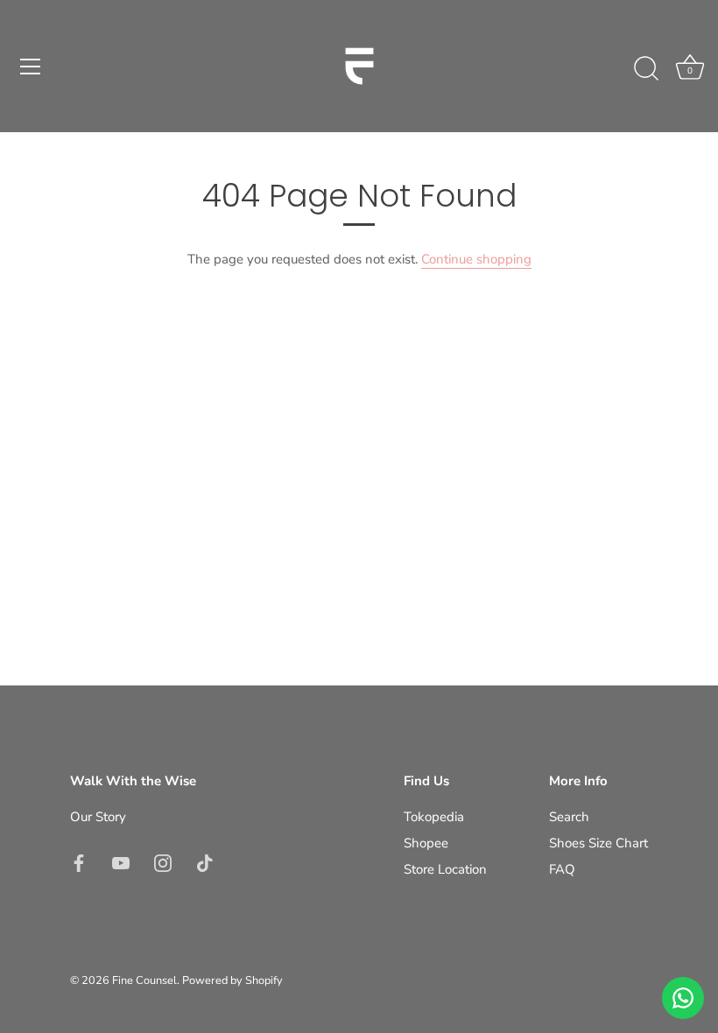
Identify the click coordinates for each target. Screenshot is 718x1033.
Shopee (426, 843)
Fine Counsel (144, 980)
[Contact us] (683, 998)
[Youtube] (121, 862)
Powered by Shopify (232, 980)
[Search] (646, 69)
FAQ (562, 869)
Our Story (98, 817)
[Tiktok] (205, 862)
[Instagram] (163, 862)
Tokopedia (434, 817)
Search (569, 817)
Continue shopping (476, 259)
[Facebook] (79, 862)
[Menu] (30, 66)
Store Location (445, 869)
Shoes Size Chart (598, 843)
